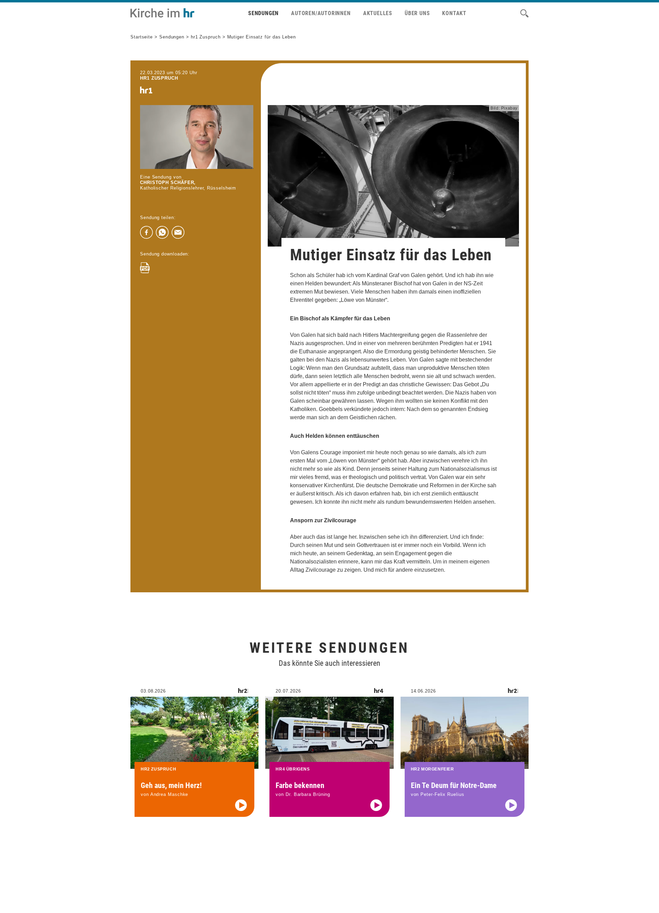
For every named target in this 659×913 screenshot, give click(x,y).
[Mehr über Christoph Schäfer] (196, 137)
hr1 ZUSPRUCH (159, 78)
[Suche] (524, 13)
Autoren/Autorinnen (320, 13)
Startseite (141, 36)
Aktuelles (377, 13)
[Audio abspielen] (241, 805)
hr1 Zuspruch (206, 36)
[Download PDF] (145, 267)
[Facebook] (146, 232)
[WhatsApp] (162, 232)
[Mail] (178, 232)
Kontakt (454, 13)
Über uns (417, 13)
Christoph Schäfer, (168, 182)
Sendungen (263, 13)
